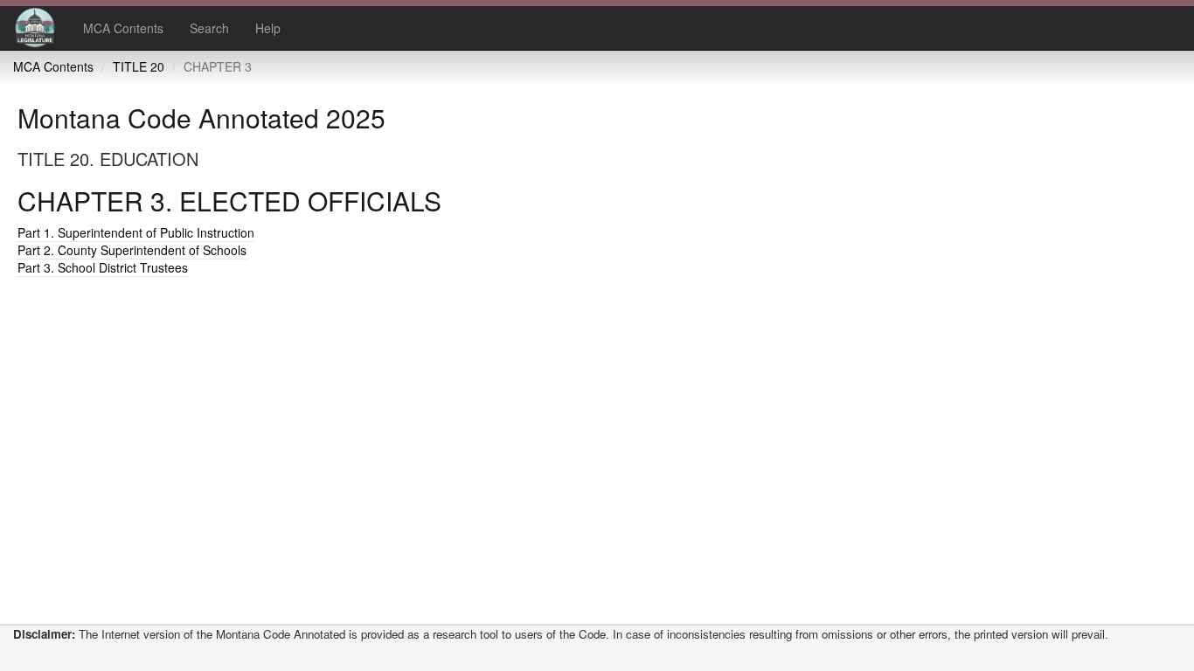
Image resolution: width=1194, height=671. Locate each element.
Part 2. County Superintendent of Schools (131, 250)
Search (209, 28)
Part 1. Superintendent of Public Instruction (135, 232)
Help (268, 28)
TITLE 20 (138, 66)
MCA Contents (123, 28)
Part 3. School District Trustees (102, 267)
